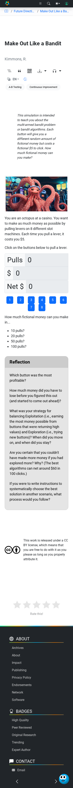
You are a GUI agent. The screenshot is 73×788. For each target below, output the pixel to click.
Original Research (24, 735)
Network (17, 692)
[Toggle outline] (9, 71)
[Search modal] (49, 3)
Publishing (19, 670)
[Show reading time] (25, 79)
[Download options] (42, 71)
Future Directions (25, 11)
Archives (18, 648)
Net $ (15, 286)
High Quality (20, 720)
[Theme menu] (57, 3)
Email (21, 770)
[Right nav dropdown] (40, 3)
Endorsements (22, 685)
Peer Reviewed (22, 727)
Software (18, 700)
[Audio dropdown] (57, 71)
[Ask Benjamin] (64, 779)
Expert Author (21, 750)
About (16, 655)
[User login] (66, 3)
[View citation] (19, 71)
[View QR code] (29, 71)
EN (15, 79)
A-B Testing (15, 87)
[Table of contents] (6, 11)
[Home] (7, 3)
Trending (18, 742)
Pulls (15, 260)
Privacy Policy (21, 677)
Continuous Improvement (43, 87)
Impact (16, 663)
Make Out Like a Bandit (55, 11)
